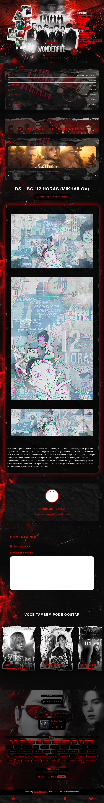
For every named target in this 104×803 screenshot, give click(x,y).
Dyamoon (91, 752)
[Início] (13, 799)
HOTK (73, 756)
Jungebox (54, 761)
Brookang (45, 747)
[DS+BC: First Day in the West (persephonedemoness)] (19, 672)
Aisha (39, 742)
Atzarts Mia (65, 742)
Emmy (9, 756)
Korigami (79, 761)
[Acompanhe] (65, 799)
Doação (83, 752)
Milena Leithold (40, 792)
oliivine (63, 197)
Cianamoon (12, 752)
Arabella (47, 742)
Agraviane (31, 742)
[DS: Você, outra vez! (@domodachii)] (57, 672)
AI (10, 742)
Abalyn (22, 742)
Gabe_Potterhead (39, 756)
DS (57, 197)
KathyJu (63, 761)
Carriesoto (75, 747)
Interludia (27, 761)
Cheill (84, 747)
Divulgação (73, 752)
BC (53, 197)
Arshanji (56, 742)
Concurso (38, 752)
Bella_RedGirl (89, 742)
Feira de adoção (19, 756)
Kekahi (71, 761)
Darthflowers (61, 752)
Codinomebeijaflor (25, 752)
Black (36, 747)
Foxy (29, 756)
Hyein (18, 761)
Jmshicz (45, 761)
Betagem (9, 747)
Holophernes (92, 756)
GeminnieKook (52, 756)
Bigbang (18, 747)
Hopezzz (10, 761)
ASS (16, 742)
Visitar (62, 776)
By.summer (54, 747)
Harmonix (81, 756)
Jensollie (36, 761)
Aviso (74, 742)
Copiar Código (53, 702)
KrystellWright (90, 761)
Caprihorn (65, 747)
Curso (47, 752)
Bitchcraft (27, 747)
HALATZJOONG (64, 756)
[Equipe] (91, 799)
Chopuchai (93, 747)
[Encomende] (39, 799)
